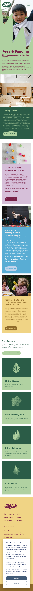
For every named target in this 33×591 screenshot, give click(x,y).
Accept (16, 578)
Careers (19, 517)
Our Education (9, 514)
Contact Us (8, 521)
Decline (16, 583)
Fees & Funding (9, 517)
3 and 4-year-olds (8, 123)
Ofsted (19, 521)
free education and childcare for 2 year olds (17, 128)
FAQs (18, 514)
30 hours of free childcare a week (12, 116)
